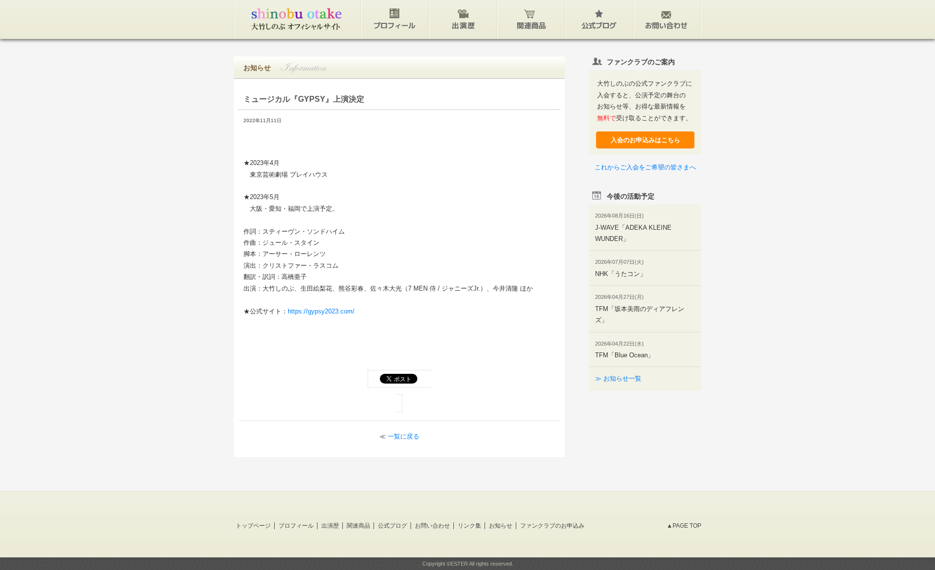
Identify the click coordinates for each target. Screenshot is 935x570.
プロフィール (296, 525)
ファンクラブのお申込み (552, 525)
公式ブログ (392, 525)
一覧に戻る (403, 436)
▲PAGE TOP (684, 525)
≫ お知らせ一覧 (618, 378)
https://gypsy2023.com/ (321, 311)
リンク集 (469, 525)
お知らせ (500, 525)
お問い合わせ (432, 525)
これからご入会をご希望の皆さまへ (645, 167)
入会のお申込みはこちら (645, 140)
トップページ (253, 525)
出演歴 (330, 525)
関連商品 (358, 525)
